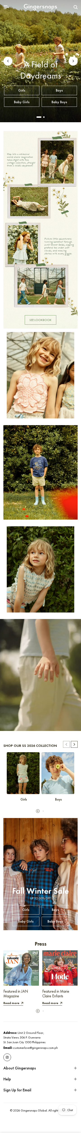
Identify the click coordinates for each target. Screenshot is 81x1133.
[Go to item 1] (38, 117)
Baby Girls (21, 102)
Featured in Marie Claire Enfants (55, 993)
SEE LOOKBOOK (40, 320)
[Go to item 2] (44, 117)
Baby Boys (59, 102)
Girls (21, 90)
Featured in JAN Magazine (15, 993)
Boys (59, 90)
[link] (40, 230)
